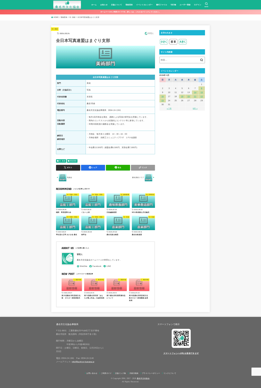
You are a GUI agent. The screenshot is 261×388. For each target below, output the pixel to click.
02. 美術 (55, 29)
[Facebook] (95, 266)
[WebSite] (82, 266)
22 (202, 96)
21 (195, 96)
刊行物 (173, 5)
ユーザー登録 (185, 5)
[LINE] (107, 266)
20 (188, 96)
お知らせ (104, 5)
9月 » (195, 108)
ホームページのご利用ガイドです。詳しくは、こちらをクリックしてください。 (130, 12)
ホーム (94, 5)
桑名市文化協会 (143, 378)
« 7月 (169, 108)
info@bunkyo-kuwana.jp (83, 362)
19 (182, 96)
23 (162, 100)
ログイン (197, 5)
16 (162, 96)
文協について (116, 5)
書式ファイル (161, 5)
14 (195, 92)
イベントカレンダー (144, 5)
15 (202, 92)
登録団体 (129, 5)
